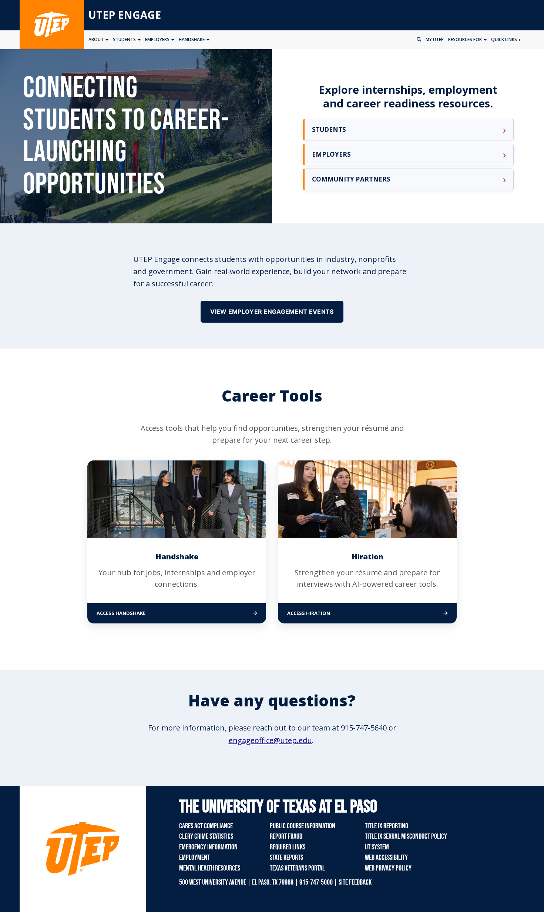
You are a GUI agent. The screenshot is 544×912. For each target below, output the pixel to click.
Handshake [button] (192, 39)
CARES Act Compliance (206, 826)
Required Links (287, 847)
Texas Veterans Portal (297, 868)
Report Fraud (286, 836)
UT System (377, 847)
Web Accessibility (386, 857)
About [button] (96, 39)
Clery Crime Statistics (206, 836)
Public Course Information (302, 826)
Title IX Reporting (386, 826)
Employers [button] (158, 39)
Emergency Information (208, 847)
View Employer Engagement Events (271, 311)
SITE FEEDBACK (355, 882)
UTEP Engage (124, 15)
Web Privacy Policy (388, 868)
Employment (194, 857)
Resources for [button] (465, 39)
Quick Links (504, 39)
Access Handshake (152, 612)
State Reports (286, 857)
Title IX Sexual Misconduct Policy (406, 836)
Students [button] (125, 39)
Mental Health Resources (209, 868)
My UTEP (435, 39)
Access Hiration (340, 612)
